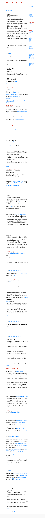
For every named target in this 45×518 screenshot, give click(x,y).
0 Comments (7, 102)
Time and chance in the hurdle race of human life (21, 118)
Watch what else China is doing (22, 108)
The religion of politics (15, 113)
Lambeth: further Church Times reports (12, 137)
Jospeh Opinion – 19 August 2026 (32, 25)
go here (16, 81)
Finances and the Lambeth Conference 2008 (20, 422)
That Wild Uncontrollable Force (19, 371)
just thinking (30, 40)
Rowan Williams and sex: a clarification (20, 451)
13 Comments (7, 365)
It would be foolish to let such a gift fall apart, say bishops (12, 141)
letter (19, 505)
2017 (29, 58)
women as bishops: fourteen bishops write (12, 169)
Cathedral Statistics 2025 (31, 16)
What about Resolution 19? (10, 393)
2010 (29, 62)
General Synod (30, 39)
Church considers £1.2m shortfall (23, 430)
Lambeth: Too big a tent (10, 251)
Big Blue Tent (30, 33)
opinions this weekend (9, 105)
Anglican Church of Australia (31, 32)
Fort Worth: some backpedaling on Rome (12, 51)
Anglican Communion (11, 253)
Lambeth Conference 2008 (22, 253)
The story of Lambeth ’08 (10, 150)
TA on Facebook (30, 8)
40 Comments (7, 134)
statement (19, 488)
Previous (10, 511)
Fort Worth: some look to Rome (11, 279)
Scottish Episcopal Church (31, 48)
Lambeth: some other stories (10, 410)
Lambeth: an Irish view (9, 230)
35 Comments (7, 508)
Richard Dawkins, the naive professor (20, 119)
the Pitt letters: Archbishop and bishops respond (13, 485)
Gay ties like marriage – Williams (12, 454)
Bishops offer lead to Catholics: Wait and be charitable (17, 181)
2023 (29, 55)
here (24, 176)
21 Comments (7, 407)
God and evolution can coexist (16, 479)
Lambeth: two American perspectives (12, 368)
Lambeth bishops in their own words (10, 145)
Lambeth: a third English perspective (12, 125)
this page (20, 201)
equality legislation (30, 38)
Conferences (30, 37)
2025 (29, 54)
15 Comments (7, 166)
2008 (29, 63)
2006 (29, 64)
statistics (29, 49)
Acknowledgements (30, 7)
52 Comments (7, 390)
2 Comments (7, 276)
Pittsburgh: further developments (11, 87)
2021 (29, 56)
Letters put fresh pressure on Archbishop (16, 449)
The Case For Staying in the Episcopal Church (15, 96)
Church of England (16, 253)
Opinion (10, 107)
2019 (29, 57)
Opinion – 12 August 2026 (31, 14)
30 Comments (7, 248)
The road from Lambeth (22, 427)
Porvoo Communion (30, 46)
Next (14, 511)
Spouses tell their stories (8, 144)
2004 (29, 65)
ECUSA (10, 53)
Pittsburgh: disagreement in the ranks (14, 92)
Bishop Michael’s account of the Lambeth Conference (13, 129)
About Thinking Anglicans (31, 6)
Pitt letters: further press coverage (11, 434)
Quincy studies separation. (24, 203)
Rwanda (29, 47)
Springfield (10, 206)
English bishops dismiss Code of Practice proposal (20, 182)
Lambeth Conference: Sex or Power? (20, 428)
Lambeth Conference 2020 (31, 41)
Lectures (29, 42)
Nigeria (29, 45)
